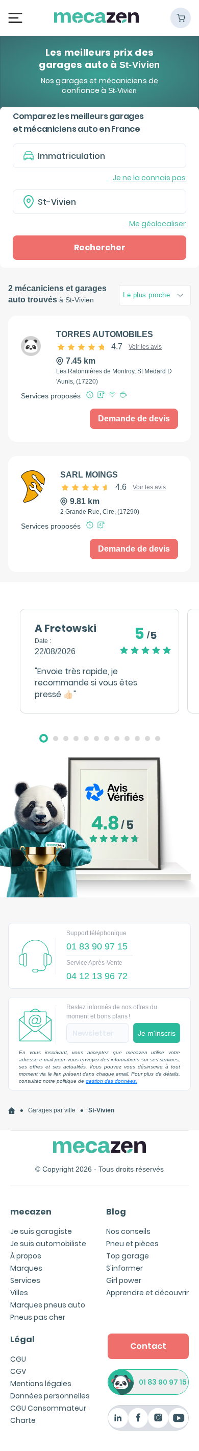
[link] (11, 1110)
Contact (148, 1346)
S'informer (124, 1268)
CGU (18, 1359)
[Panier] (180, 18)
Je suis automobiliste (48, 1244)
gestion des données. (111, 1081)
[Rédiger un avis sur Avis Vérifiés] (99, 827)
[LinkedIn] (118, 1418)
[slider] (90, 347)
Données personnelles (50, 1396)
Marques (26, 1268)
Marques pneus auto (47, 1305)
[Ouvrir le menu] (15, 17)
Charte (23, 1420)
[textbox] (107, 202)
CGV (18, 1371)
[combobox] (99, 201)
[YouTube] (178, 1418)
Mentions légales (40, 1383)
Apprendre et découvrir (147, 1293)
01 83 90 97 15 (163, 1382)
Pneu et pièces (132, 1244)
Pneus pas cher (37, 1317)
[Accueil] (11, 1110)
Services (25, 1280)
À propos (25, 1256)
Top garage (127, 1256)
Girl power (123, 1280)
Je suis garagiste (41, 1231)
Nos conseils (128, 1231)
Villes (19, 1293)
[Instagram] (158, 1418)
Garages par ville (52, 1110)
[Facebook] (138, 1418)
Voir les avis (145, 347)
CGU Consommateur (48, 1408)
